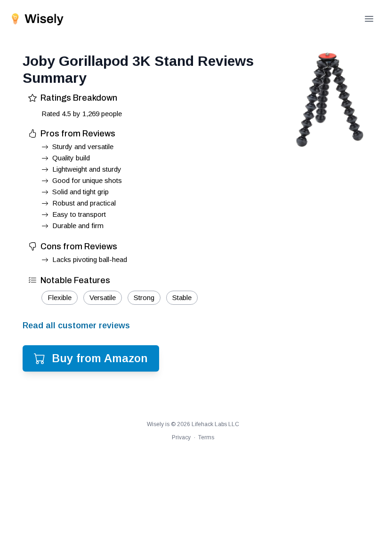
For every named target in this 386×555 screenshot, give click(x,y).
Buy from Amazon (100, 358)
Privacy (181, 437)
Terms (206, 437)
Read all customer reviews (76, 325)
